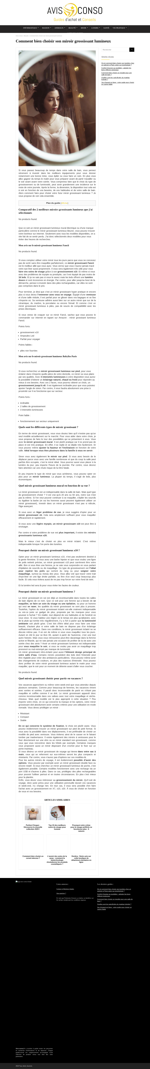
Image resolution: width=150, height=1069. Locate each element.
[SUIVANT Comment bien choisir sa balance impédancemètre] (148, 1063)
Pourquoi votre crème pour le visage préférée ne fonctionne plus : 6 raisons (81, 828)
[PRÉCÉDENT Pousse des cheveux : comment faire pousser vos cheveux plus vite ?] (2, 1063)
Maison (45, 28)
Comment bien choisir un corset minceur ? (33, 857)
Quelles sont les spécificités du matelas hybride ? (114, 904)
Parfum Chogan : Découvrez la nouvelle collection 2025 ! (33, 827)
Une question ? (61, 893)
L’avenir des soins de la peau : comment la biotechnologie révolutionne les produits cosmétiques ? (57, 860)
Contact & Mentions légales (65, 889)
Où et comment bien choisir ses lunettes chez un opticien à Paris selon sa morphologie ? (117, 64)
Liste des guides (75, 33)
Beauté (72, 28)
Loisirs (94, 28)
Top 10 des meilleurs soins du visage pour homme (57, 827)
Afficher (64, 203)
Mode (83, 28)
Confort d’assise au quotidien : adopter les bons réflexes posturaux (116, 69)
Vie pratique (119, 28)
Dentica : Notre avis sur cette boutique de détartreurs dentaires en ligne (81, 859)
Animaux (58, 28)
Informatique (30, 28)
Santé (106, 28)
